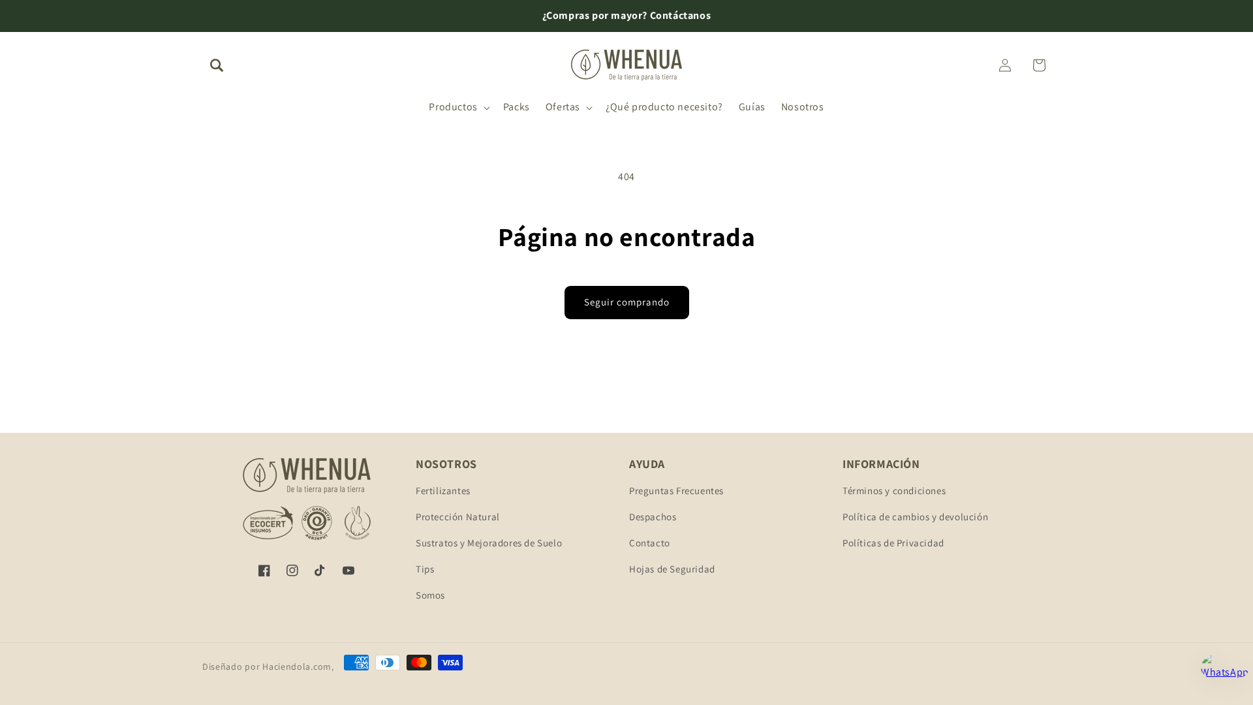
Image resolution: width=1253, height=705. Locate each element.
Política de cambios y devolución (915, 516)
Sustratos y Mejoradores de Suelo (489, 543)
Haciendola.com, (298, 666)
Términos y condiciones (894, 490)
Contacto (649, 543)
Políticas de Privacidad (893, 543)
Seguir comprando (627, 302)
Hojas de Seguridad (672, 569)
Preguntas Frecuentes (676, 490)
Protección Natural (458, 516)
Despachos (652, 516)
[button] (216, 65)
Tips (425, 569)
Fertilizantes (443, 490)
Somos (430, 595)
